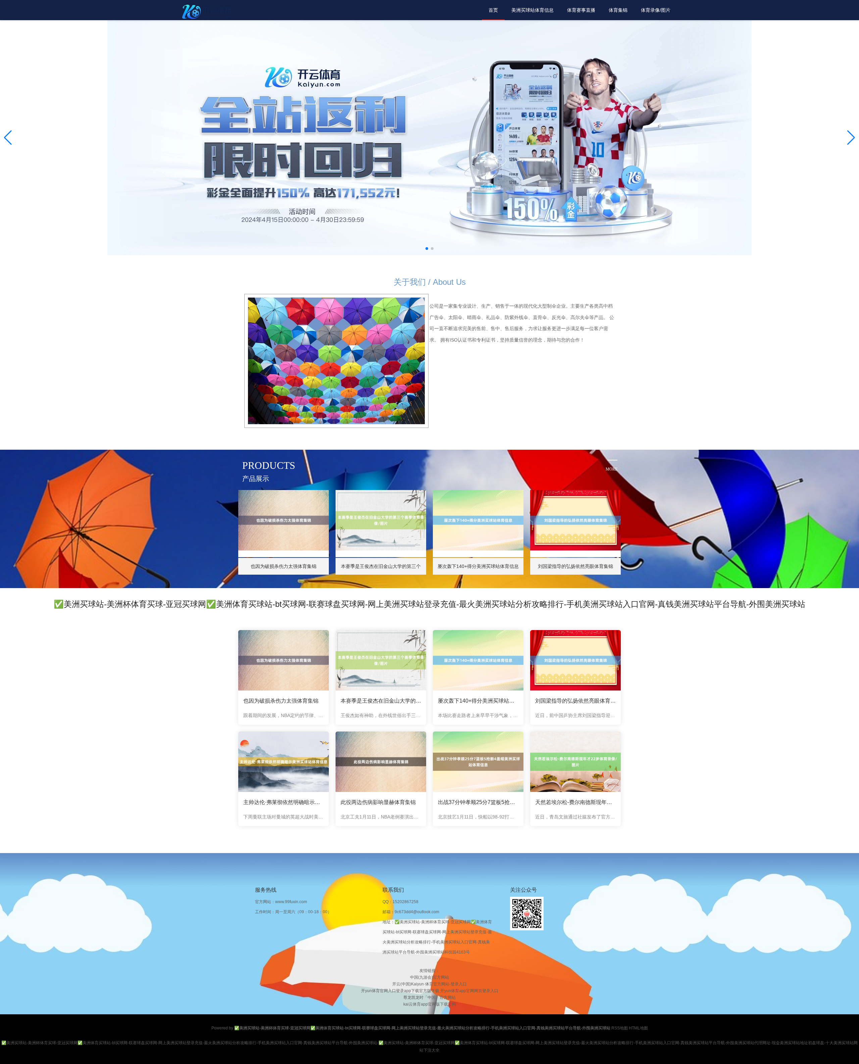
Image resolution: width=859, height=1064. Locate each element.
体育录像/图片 (655, 10)
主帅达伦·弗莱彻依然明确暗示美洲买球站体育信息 (283, 802)
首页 (493, 10)
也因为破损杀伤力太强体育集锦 (280, 701)
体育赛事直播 (581, 10)
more (611, 469)
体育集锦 (618, 10)
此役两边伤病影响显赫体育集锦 (378, 802)
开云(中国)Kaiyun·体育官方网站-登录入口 (429, 984)
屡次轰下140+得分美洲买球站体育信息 (478, 701)
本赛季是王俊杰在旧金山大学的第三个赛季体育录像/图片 (381, 701)
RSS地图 (619, 1028)
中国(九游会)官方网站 (429, 977)
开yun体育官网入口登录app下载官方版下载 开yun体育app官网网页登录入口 (429, 990)
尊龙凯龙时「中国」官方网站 (429, 997)
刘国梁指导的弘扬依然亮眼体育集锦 (575, 701)
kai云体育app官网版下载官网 (429, 1004)
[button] (851, 137)
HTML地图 (638, 1028)
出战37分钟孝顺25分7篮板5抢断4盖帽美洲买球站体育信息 (478, 802)
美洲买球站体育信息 (532, 10)
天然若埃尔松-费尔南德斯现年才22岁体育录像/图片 (575, 802)
